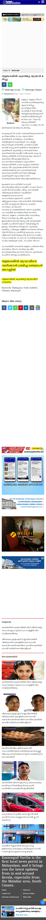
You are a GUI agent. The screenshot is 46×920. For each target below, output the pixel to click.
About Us (26, 890)
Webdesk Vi (9, 94)
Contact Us (6, 894)
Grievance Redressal (10, 897)
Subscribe (27, 897)
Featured (6, 622)
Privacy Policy (29, 894)
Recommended (9, 657)
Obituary (15, 71)
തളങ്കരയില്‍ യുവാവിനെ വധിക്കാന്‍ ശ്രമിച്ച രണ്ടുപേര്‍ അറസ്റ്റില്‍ (22, 266)
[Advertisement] (23, 45)
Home (5, 71)
